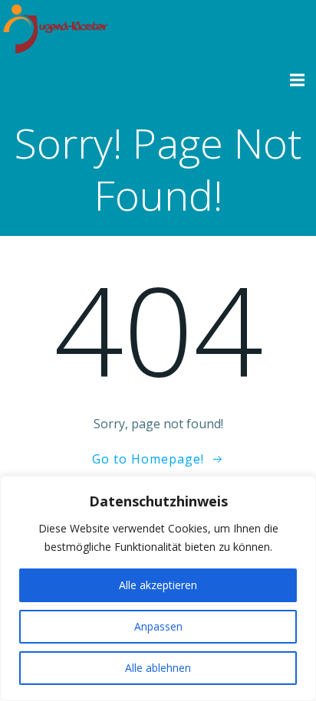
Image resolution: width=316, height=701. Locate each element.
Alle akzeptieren (158, 585)
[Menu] (295, 80)
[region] (158, 588)
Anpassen (158, 626)
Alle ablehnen (158, 667)
